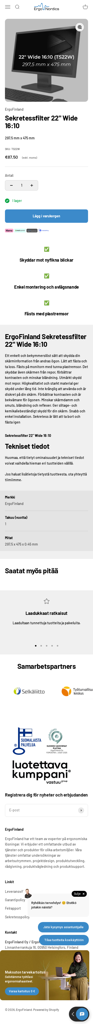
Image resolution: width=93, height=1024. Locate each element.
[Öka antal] (32, 185)
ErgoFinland (14, 109)
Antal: (9, 175)
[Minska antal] (11, 185)
